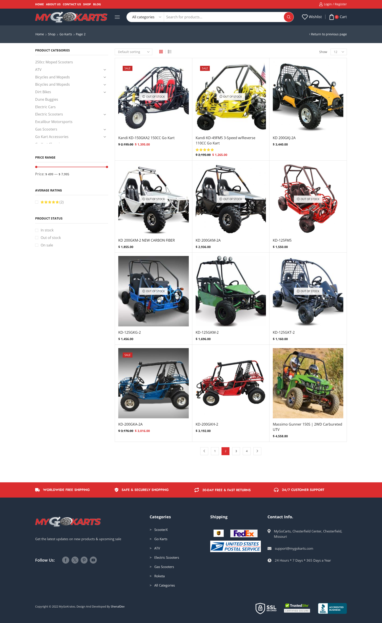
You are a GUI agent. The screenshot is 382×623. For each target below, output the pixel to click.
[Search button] (289, 17)
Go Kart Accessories (52, 136)
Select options (308, 98)
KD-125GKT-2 (284, 332)
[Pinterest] (84, 560)
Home (39, 4)
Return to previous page (329, 34)
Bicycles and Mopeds (52, 77)
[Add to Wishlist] (149, 98)
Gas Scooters (46, 129)
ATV (38, 69)
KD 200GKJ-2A (284, 137)
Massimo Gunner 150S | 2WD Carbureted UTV (307, 427)
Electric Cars (45, 106)
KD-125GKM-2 (207, 332)
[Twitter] (74, 560)
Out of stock (51, 237)
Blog (97, 4)
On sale (47, 245)
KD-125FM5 (282, 240)
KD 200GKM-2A (208, 240)
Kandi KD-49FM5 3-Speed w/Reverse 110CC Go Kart (225, 140)
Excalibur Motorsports (54, 121)
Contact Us (72, 4)
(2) (61, 202)
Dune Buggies (46, 99)
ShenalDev (118, 606)
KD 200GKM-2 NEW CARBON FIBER (146, 240)
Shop (87, 4)
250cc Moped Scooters (54, 62)
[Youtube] (93, 560)
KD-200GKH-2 (207, 424)
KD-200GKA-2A (130, 424)
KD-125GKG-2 (129, 332)
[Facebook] (65, 560)
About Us (53, 4)
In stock (47, 230)
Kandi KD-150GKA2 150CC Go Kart (146, 137)
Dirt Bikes (43, 91)
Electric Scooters (49, 114)
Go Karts (65, 34)
